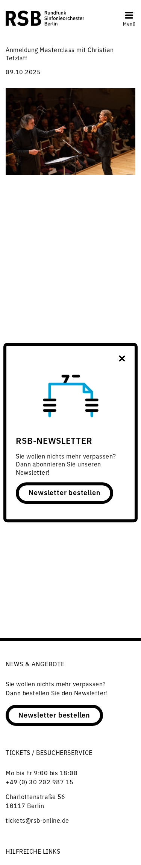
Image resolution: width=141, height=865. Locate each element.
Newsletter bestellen (64, 492)
